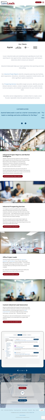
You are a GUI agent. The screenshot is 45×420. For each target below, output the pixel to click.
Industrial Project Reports (11, 74)
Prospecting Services (10, 84)
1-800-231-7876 (22, 400)
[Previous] (22, 123)
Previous (18, 370)
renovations (12, 261)
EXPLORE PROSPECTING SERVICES (11, 226)
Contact (37, 410)
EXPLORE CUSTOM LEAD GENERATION (12, 321)
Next (26, 370)
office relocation (22, 259)
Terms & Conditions (22, 415)
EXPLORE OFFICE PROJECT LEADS (11, 274)
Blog (34, 410)
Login (41, 410)
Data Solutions (24, 410)
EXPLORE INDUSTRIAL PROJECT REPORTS (13, 176)
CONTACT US (22, 388)
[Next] (25, 123)
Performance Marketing (8, 410)
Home (2, 410)
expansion (5, 261)
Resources (30, 410)
